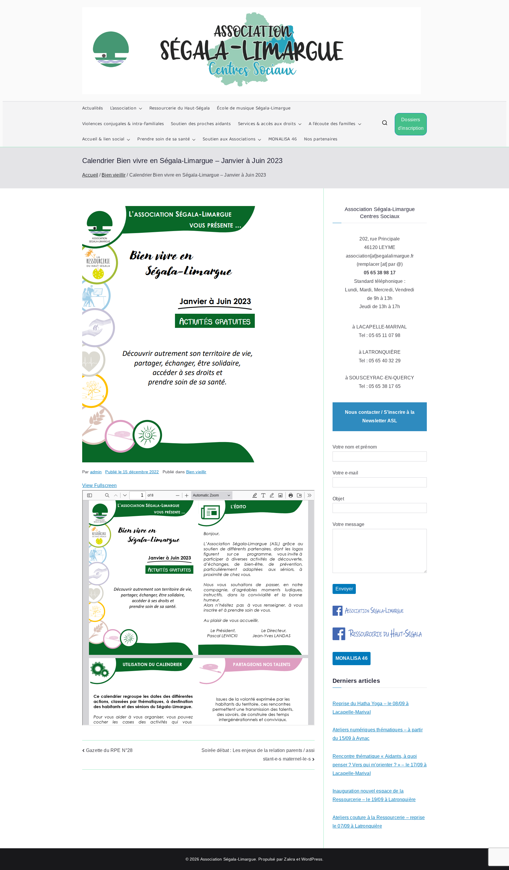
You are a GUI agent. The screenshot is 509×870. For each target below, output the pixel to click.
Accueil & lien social (103, 139)
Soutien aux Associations (229, 139)
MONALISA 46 (282, 139)
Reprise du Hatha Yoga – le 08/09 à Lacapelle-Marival (371, 708)
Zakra (289, 859)
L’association (123, 108)
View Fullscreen (99, 485)
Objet (338, 498)
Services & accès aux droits (267, 124)
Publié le (132, 471)
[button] (139, 108)
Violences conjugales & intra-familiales (123, 124)
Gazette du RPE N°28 (109, 750)
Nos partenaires (320, 139)
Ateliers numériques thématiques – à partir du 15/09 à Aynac (378, 734)
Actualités (92, 108)
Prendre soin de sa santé (163, 139)
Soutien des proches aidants (201, 124)
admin (96, 471)
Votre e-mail (345, 472)
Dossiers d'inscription (411, 124)
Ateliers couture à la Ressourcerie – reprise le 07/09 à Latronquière (379, 822)
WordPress (311, 859)
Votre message (348, 524)
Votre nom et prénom (355, 446)
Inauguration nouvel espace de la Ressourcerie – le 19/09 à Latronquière (374, 795)
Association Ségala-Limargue (228, 859)
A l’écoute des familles (332, 124)
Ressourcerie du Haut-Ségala (179, 108)
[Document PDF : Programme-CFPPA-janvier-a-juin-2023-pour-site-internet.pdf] (198, 607)
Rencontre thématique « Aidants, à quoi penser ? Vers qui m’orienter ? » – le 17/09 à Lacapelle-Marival (380, 765)
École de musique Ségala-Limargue (253, 108)
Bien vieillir (196, 471)
